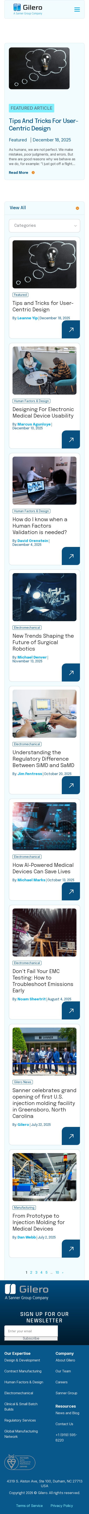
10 (57, 1273)
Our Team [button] (63, 1371)
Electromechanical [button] (18, 1393)
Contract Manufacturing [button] (22, 1371)
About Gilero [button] (65, 1360)
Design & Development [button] (22, 1360)
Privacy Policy (62, 1505)
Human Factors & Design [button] (23, 1382)
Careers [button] (62, 1382)
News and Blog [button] (67, 1413)
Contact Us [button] (64, 1424)
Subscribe (31, 1338)
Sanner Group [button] (66, 1393)
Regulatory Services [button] (20, 1420)
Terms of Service (29, 1505)
